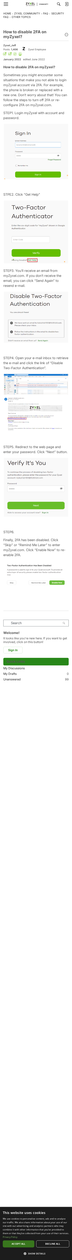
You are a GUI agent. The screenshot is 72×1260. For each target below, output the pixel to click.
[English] (36, 4)
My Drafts (36, 674)
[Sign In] (66, 4)
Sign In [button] (13, 650)
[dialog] (36, 1233)
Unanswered (36, 679)
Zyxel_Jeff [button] (9, 45)
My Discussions (14, 668)
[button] (66, 35)
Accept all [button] (18, 1243)
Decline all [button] (52, 1243)
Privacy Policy (10, 1237)
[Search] (58, 4)
